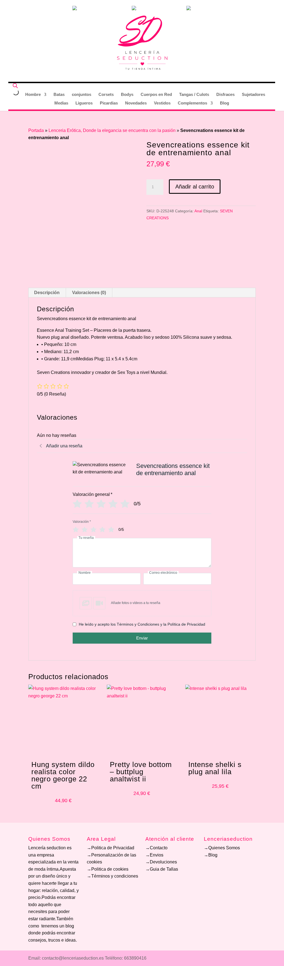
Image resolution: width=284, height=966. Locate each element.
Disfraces (225, 95)
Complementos (192, 103)
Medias (61, 103)
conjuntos (81, 95)
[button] (142, 603)
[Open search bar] (15, 85)
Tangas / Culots (194, 95)
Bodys (127, 95)
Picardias (109, 103)
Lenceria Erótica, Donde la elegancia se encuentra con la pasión (112, 130)
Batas (59, 95)
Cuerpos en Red (156, 95)
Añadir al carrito (194, 186)
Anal (198, 211)
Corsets (106, 95)
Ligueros (84, 103)
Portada (36, 130)
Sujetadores (253, 95)
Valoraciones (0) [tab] (89, 292)
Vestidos (162, 103)
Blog (224, 103)
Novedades (136, 103)
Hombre (33, 95)
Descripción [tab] (47, 292)
